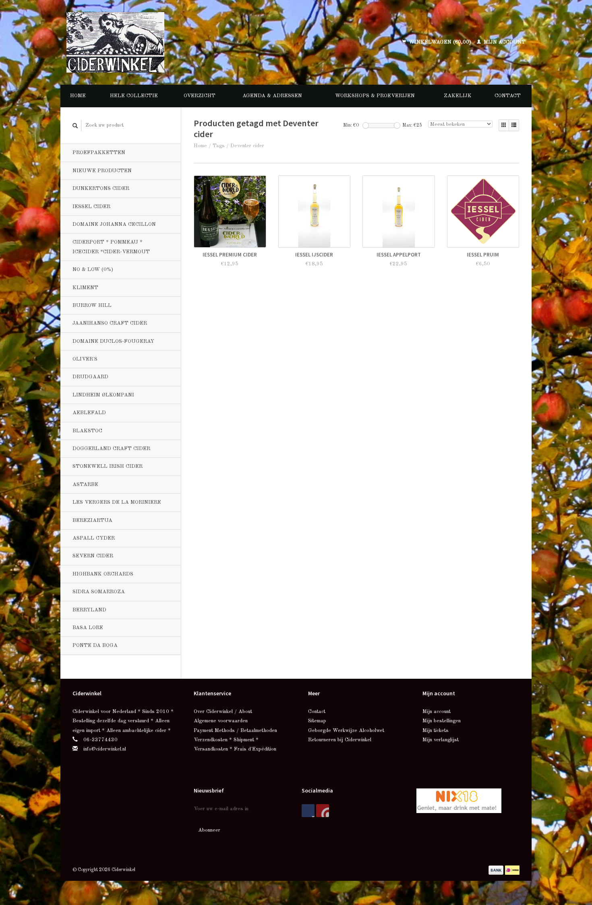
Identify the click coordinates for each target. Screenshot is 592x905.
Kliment (85, 287)
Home (78, 95)
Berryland (89, 610)
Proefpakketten (98, 152)
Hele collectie (134, 95)
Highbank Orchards (102, 574)
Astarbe (85, 484)
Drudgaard (90, 377)
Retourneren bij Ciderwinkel (339, 739)
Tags (219, 145)
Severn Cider (92, 556)
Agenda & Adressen (272, 95)
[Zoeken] (75, 125)
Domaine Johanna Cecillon (114, 224)
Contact (508, 95)
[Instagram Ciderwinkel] (322, 810)
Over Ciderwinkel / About (223, 711)
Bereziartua (92, 520)
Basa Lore (87, 627)
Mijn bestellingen (441, 721)
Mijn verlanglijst (440, 739)
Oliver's (84, 359)
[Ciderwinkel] (167, 42)
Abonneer (209, 830)
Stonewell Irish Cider (107, 466)
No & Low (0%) (92, 269)
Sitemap (317, 721)
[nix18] (458, 800)
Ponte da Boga (95, 645)
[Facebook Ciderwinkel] (308, 810)
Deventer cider (247, 145)
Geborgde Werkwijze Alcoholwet (346, 730)
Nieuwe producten (102, 170)
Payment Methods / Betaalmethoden (235, 730)
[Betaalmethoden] (497, 869)
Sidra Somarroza (98, 591)
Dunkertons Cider (100, 188)
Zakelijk (458, 95)
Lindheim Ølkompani (103, 395)
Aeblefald (89, 412)
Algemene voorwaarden (221, 721)
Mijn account (504, 42)
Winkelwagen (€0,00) (440, 42)
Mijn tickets (435, 730)
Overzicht (199, 95)
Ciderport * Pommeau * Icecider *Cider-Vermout (111, 247)
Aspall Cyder (93, 538)
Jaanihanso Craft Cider (109, 323)
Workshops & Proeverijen (375, 95)
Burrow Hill (92, 305)
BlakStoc (87, 431)
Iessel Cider (91, 206)
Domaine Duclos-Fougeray (113, 341)
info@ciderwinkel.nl (104, 749)
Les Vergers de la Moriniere (116, 502)
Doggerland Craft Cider (111, 448)
